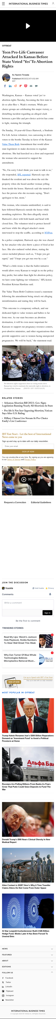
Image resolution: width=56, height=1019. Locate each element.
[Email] (31, 86)
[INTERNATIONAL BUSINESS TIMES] (28, 4)
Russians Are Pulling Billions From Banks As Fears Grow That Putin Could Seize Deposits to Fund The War (26, 787)
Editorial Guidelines (41, 502)
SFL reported (23, 174)
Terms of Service (14, 460)
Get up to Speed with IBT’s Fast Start (38, 677)
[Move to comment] (36, 86)
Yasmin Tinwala (22, 75)
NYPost (48, 232)
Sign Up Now (13, 682)
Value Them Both (10, 144)
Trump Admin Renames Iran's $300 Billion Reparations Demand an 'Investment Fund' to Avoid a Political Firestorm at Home (28, 738)
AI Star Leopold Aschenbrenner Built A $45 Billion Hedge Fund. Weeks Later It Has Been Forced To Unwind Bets (25, 934)
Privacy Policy (30, 460)
